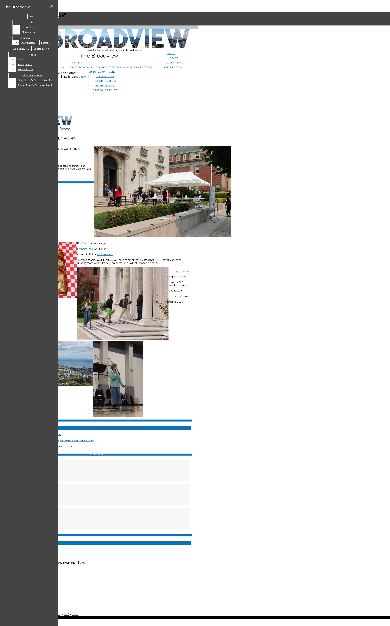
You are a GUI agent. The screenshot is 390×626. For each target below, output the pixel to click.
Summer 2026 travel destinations (178, 284)
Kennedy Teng (85, 248)
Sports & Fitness (140, 67)
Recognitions (174, 62)
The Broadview (17, 7)
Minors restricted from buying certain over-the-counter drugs (60, 440)
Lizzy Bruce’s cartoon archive (35, 80)
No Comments (105, 254)
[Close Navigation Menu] (52, 6)
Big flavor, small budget (92, 243)
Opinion (77, 62)
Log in (75, 614)
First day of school (179, 271)
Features (102, 67)
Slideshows (28, 32)
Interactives (28, 27)
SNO (66, 614)
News (33, 16)
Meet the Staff (96, 454)
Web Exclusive (119, 67)
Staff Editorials (80, 67)
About (171, 53)
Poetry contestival (178, 296)
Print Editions (174, 67)
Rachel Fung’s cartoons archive (36, 85)
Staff (174, 58)
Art (32, 22)
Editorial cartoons (102, 71)
